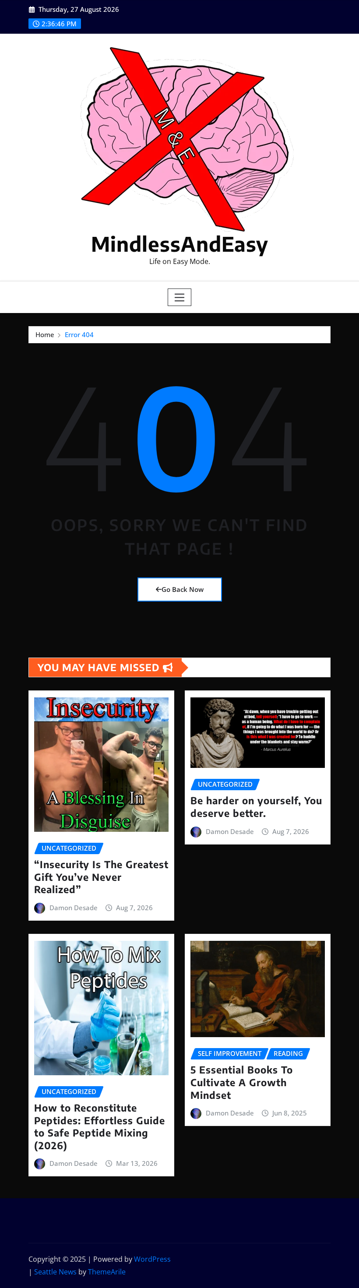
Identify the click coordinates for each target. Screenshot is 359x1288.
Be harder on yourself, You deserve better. (256, 806)
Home (44, 334)
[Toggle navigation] (180, 297)
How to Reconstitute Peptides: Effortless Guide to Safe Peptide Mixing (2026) (99, 1126)
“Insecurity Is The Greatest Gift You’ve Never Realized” (101, 876)
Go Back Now (183, 589)
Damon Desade (73, 907)
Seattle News (55, 1272)
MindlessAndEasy (179, 243)
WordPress (152, 1259)
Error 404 (79, 334)
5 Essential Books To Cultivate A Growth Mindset (241, 1082)
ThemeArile (107, 1272)
